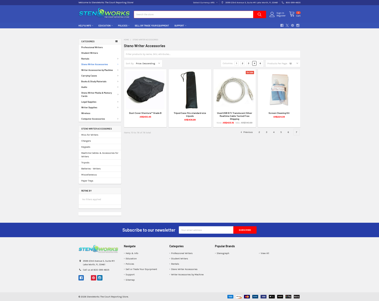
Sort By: (130, 63)
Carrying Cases (89, 75)
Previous (248, 132)
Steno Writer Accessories (94, 64)
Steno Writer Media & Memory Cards (96, 94)
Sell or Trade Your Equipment (152, 25)
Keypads (85, 146)
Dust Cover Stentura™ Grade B (145, 113)
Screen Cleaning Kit (279, 113)
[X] (287, 25)
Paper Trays (87, 180)
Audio (84, 87)
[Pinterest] (292, 25)
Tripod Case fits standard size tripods (190, 114)
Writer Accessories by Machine (97, 70)
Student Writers (89, 53)
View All (265, 253)
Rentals (85, 58)
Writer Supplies (89, 107)
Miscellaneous (89, 174)
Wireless (85, 113)
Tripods (85, 162)
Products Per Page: (277, 63)
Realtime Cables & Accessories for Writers (99, 155)
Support (179, 25)
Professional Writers (92, 47)
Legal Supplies (88, 101)
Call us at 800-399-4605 (96, 269)
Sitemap (130, 279)
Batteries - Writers (91, 168)
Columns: (228, 63)
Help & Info (84, 25)
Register (281, 15)
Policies (122, 25)
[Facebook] (282, 25)
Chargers (86, 140)
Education (104, 25)
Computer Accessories (93, 118)
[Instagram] (298, 25)
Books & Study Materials (93, 81)
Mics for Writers (89, 134)
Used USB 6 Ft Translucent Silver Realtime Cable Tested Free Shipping (234, 116)
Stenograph (223, 253)
